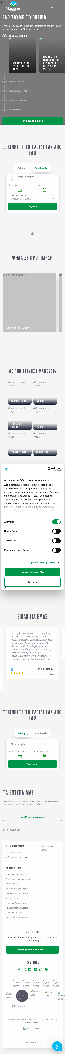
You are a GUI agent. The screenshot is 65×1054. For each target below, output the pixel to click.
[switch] (56, 531)
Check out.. (38, 185)
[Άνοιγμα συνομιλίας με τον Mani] (57, 1046)
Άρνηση (32, 582)
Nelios (38, 1042)
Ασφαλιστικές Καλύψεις (17, 888)
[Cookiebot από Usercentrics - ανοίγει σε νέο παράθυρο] (47, 469)
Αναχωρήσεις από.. (17, 751)
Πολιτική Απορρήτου (16, 903)
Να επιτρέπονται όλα (32, 572)
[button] (32, 744)
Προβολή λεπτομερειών (42, 562)
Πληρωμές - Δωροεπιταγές (18, 879)
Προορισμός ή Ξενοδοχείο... (23, 176)
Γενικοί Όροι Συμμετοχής (17, 907)
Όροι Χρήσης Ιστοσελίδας (18, 917)
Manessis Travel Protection (18, 893)
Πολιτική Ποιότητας (15, 874)
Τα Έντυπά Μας (13, 898)
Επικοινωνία (12, 883)
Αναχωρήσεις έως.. (42, 751)
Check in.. (13, 185)
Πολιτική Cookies (14, 912)
